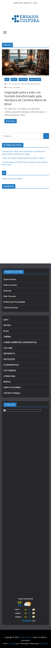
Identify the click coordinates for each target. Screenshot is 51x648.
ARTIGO (14, 79)
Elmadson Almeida (33, 84)
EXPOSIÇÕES (9, 359)
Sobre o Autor (10, 285)
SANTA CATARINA (35, 79)
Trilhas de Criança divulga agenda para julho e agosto (23, 158)
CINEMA (7, 336)
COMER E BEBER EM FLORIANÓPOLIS (20, 342)
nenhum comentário (13, 87)
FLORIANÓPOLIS (11, 364)
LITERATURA (23, 79)
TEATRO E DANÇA (11, 393)
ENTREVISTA (9, 353)
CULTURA (7, 348)
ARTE (6, 79)
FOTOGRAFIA (9, 370)
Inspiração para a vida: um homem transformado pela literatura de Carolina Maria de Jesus (25, 98)
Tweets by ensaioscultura (12, 178)
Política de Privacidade (14, 302)
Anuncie (7, 290)
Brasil (6, 331)
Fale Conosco (9, 296)
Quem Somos (9, 279)
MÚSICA (7, 381)
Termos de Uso (10, 307)
